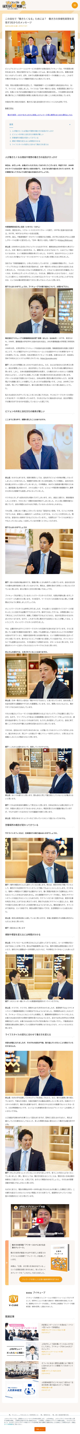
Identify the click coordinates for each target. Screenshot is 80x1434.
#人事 (16, 26)
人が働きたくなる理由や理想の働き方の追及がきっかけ (33, 131)
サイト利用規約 (8, 1424)
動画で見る (9, 108)
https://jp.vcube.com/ (48, 358)
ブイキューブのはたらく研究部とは (25, 1415)
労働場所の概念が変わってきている (25, 137)
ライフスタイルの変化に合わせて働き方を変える (30, 144)
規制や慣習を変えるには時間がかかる (26, 141)
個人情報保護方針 (62, 1415)
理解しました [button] (40, 1429)
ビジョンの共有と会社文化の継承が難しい (28, 134)
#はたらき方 (9, 26)
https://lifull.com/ (66, 240)
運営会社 (47, 1415)
